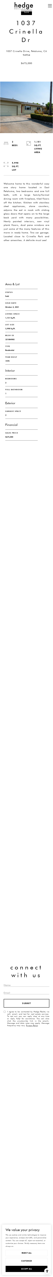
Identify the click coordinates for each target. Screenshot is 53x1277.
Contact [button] (26, 262)
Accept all (26, 1269)
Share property (26, 250)
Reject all (27, 1253)
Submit (26, 1003)
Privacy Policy (32, 1025)
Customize (26, 1261)
